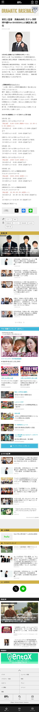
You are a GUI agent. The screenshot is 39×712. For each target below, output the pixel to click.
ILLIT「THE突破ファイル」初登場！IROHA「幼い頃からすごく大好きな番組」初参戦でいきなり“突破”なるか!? (25, 490)
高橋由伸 (8, 223)
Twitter (16, 589)
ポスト (16, 211)
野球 (15, 219)
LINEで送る (30, 211)
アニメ (22, 683)
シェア (23, 211)
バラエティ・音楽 (6, 678)
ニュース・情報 (25, 674)
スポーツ (8, 219)
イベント (23, 687)
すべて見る (19, 322)
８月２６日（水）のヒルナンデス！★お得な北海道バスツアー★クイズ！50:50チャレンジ (25, 500)
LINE (23, 589)
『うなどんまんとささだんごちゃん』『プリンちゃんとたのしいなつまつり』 (25, 510)
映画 (22, 678)
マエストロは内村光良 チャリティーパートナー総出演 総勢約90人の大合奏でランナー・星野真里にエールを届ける (26, 480)
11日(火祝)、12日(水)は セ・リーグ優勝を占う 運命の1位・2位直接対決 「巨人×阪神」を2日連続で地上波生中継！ (26, 469)
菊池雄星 (24, 223)
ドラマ (3, 674)
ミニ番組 (3, 687)
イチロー (16, 223)
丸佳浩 (31, 223)
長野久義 (8, 226)
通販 (2, 691)
